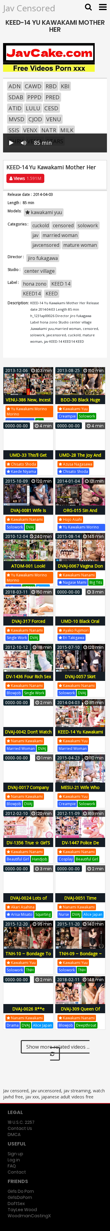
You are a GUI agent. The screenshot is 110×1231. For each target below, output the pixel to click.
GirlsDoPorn (20, 1197)
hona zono (34, 283)
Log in (14, 1160)
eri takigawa (73, 637)
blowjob (14, 693)
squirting (43, 914)
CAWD (33, 86)
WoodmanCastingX (29, 1216)
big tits (96, 582)
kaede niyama (23, 471)
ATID (15, 108)
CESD (51, 108)
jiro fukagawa (43, 258)
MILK (66, 130)
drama (13, 1025)
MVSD (16, 119)
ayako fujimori (75, 630)
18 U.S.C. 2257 (21, 1122)
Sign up (15, 1154)
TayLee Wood (22, 1210)
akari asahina (22, 907)
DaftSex (16, 1203)
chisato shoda (23, 464)
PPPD (34, 97)
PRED (53, 97)
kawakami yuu (46, 212)
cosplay (66, 859)
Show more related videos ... (58, 1046)
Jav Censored (29, 8)
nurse (64, 914)
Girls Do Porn (21, 1191)
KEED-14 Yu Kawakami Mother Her (80, 735)
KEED (52, 293)
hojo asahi (72, 519)
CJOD (35, 119)
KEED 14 (60, 283)
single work (17, 637)
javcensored (45, 245)
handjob (39, 859)
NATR (48, 130)
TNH (30, 970)
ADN (15, 86)
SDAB (16, 97)
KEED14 (32, 293)
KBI (65, 86)
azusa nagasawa (77, 464)
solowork (88, 225)
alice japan (92, 914)
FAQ (12, 1166)
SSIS (14, 130)
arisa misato (21, 914)
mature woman (80, 245)
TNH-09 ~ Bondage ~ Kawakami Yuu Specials (80, 957)
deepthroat (86, 1025)
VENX (30, 130)
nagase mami (74, 582)
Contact (17, 1172)
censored (63, 225)
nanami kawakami (26, 740)
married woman (60, 235)
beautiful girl (18, 859)
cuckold (40, 225)
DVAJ (30, 527)
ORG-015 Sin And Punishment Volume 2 (80, 513)
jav (35, 235)
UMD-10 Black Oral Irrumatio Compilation (80, 624)
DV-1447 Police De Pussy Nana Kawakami (80, 846)
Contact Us (20, 1128)
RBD (51, 86)
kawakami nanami (26, 519)
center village (39, 271)
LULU (33, 108)
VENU (53, 119)
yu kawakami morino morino (27, 411)
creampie (67, 416)
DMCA (14, 1134)
